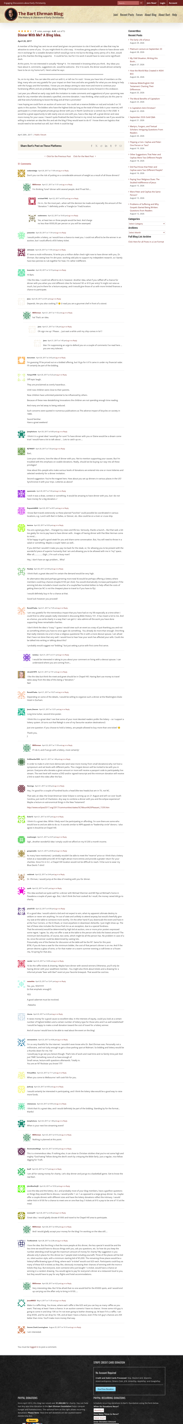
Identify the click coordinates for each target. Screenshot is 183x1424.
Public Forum (40, 134)
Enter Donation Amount (105, 1421)
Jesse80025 (31, 1300)
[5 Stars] (31, 31)
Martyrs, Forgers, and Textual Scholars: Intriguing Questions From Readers (146, 129)
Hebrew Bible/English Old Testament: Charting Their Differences (142, 86)
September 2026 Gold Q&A (142, 117)
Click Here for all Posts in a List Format (146, 241)
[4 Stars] (28, 31)
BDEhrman (36, 184)
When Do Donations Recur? (106, 1406)
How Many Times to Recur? (106, 1414)
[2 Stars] (22, 31)
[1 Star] (19, 31)
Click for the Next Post (83, 156)
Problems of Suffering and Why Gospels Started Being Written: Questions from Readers (144, 207)
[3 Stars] (25, 31)
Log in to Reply (63, 170)
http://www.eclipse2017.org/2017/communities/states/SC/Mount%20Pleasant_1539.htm (68, 807)
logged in (34, 1347)
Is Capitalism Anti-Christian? (142, 108)
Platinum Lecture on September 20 (146, 49)
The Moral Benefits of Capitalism (145, 98)
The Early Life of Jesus (140, 39)
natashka (30, 981)
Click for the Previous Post (59, 156)
